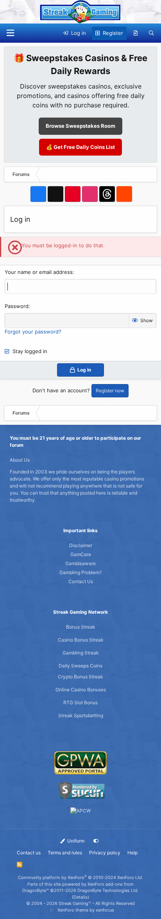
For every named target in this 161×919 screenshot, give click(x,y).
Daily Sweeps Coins (80, 666)
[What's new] (136, 33)
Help (132, 853)
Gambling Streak (81, 653)
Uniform (75, 841)
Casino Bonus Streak (81, 640)
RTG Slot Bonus (80, 702)
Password (17, 306)
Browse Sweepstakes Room (80, 126)
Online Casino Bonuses (80, 689)
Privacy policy (104, 853)
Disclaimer (80, 545)
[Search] (151, 33)
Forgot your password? (33, 331)
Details (80, 897)
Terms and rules (65, 853)
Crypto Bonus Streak (80, 677)
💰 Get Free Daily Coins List (80, 147)
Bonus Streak (80, 627)
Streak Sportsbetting (80, 715)
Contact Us (80, 581)
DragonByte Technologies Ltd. (108, 890)
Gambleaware (80, 563)
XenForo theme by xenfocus (85, 910)
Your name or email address (39, 272)
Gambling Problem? (80, 572)
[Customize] (96, 841)
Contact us (29, 853)
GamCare (80, 554)
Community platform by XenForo (80, 877)
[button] (10, 33)
